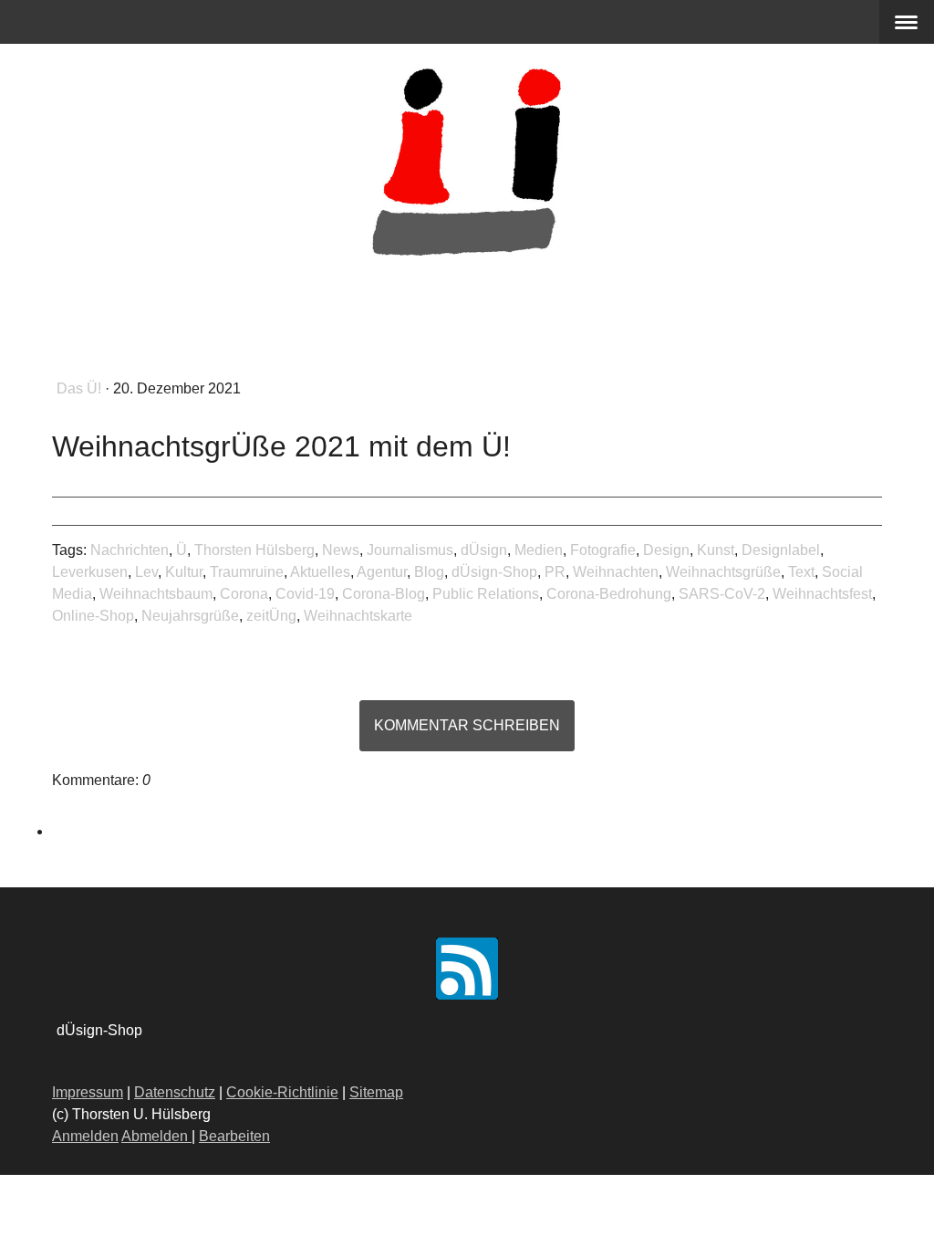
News (340, 550)
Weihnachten (616, 572)
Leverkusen (90, 572)
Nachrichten (129, 550)
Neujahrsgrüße (190, 616)
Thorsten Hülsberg (254, 550)
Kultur (183, 572)
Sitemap (376, 1092)
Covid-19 (305, 594)
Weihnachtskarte (358, 616)
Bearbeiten (234, 1136)
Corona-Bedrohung (608, 594)
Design (666, 550)
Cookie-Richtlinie (282, 1092)
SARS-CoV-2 (722, 594)
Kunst (715, 550)
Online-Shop (93, 616)
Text (801, 572)
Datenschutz (174, 1092)
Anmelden (85, 1136)
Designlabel (781, 550)
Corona (244, 594)
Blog (429, 572)
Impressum (87, 1092)
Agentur (382, 572)
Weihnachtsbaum (156, 594)
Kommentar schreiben (467, 725)
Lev (146, 572)
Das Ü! (81, 388)
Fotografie (603, 550)
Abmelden (156, 1136)
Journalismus (410, 550)
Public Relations (485, 594)
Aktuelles (320, 572)
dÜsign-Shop (494, 572)
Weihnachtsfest (822, 594)
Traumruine (247, 572)
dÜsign (484, 550)
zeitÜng (271, 616)
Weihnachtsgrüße (723, 572)
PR (555, 572)
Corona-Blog (383, 594)
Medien (538, 550)
